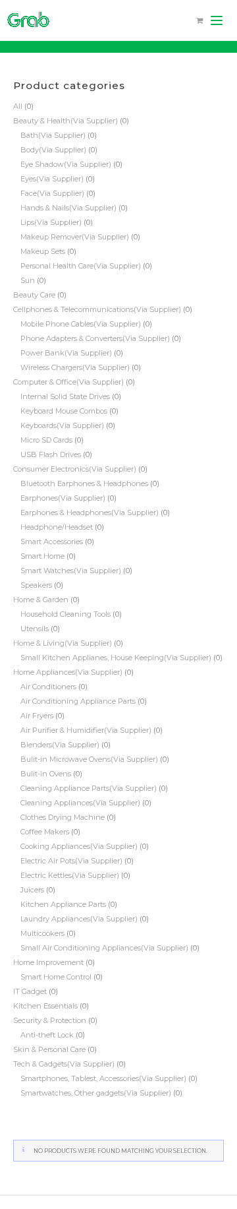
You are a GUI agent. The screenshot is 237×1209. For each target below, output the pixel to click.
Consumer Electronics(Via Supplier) (74, 469)
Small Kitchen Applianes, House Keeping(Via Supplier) (115, 657)
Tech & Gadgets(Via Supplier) (64, 1064)
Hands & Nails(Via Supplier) (68, 207)
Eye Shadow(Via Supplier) (65, 164)
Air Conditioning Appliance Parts (78, 701)
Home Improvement (48, 962)
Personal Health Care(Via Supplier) (80, 265)
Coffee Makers (44, 831)
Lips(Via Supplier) (51, 222)
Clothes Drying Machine (62, 817)
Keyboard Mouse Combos (63, 411)
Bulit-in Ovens (45, 773)
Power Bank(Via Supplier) (66, 352)
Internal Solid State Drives (65, 396)
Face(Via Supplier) (52, 193)
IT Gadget (30, 991)
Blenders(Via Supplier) (59, 744)
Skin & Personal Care (49, 1049)
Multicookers (42, 933)
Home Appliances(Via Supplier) (67, 672)
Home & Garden (40, 599)
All (17, 106)
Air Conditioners (48, 686)
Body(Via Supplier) (53, 149)
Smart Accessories (51, 541)
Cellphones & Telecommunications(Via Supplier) (97, 309)
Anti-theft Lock (47, 1034)
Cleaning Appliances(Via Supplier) (80, 802)
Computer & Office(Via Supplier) (68, 382)
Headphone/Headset (56, 527)
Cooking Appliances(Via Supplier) (79, 846)
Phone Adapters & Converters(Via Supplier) (95, 338)
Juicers (32, 889)
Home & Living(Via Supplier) (62, 643)
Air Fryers (36, 715)
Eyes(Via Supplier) (52, 178)
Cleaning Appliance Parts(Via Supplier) (88, 788)
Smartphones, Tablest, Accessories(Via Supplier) (103, 1078)
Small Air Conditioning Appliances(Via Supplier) (104, 947)
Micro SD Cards (46, 440)
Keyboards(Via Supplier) (62, 425)
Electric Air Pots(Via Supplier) (71, 860)
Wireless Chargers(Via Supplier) (75, 367)
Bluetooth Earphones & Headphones (84, 483)
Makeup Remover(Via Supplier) (74, 236)
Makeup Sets (42, 251)
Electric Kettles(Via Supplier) (69, 875)
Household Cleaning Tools (65, 614)
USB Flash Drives (50, 454)
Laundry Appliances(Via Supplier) (79, 918)
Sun (27, 280)
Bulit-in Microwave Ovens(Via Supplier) (89, 759)
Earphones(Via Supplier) (62, 498)
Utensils (34, 628)
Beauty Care (34, 294)
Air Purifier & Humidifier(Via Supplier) (85, 730)
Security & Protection (49, 1020)
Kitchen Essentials (45, 1005)
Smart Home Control (56, 976)
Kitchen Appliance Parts (63, 904)
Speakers (36, 585)
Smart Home (42, 556)
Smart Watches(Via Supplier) (70, 570)
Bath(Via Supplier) (53, 135)
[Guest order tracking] (208, 1180)
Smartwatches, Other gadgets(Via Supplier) (95, 1093)
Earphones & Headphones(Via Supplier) (89, 512)
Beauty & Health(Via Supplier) (65, 120)
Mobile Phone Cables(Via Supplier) (80, 323)
